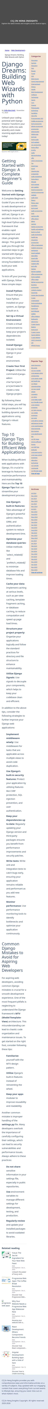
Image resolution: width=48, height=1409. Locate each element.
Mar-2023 (34, 501)
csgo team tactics (36, 452)
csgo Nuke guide (36, 400)
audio (33, 153)
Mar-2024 (34, 506)
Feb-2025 (34, 559)
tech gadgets (35, 142)
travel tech (34, 308)
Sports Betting (35, 335)
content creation (36, 290)
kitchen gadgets (36, 272)
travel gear (34, 166)
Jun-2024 (34, 504)
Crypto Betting (35, 338)
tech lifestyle (35, 311)
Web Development (18, 50)
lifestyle (33, 182)
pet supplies (35, 187)
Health (33, 89)
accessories (35, 129)
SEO (32, 76)
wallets (33, 314)
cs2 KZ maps (35, 439)
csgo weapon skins (37, 373)
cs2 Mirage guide (36, 471)
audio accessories (36, 211)
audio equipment (36, 177)
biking (33, 221)
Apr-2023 (34, 549)
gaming (33, 224)
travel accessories (37, 190)
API (32, 343)
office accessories (36, 274)
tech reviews (35, 184)
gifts (32, 158)
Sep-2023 (34, 528)
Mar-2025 (34, 570)
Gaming (33, 63)
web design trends (37, 423)
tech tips (34, 137)
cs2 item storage (36, 410)
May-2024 (34, 517)
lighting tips (34, 134)
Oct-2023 (34, 557)
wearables (34, 256)
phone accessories (37, 126)
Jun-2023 (34, 541)
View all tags (35, 473)
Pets (32, 68)
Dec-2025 (34, 562)
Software (34, 95)
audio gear (34, 198)
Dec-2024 (34, 496)
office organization (37, 245)
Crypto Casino (35, 332)
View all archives (36, 572)
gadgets (33, 195)
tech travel (34, 208)
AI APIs (33, 150)
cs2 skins (34, 397)
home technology (36, 303)
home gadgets (35, 277)
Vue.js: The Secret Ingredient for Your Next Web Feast (18, 1258)
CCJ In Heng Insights (24, 20)
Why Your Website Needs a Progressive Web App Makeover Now (19, 1306)
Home (7, 50)
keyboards (34, 319)
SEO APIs (34, 116)
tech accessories (36, 124)
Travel (33, 74)
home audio (35, 140)
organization (35, 301)
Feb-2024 (34, 533)
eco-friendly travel (37, 402)
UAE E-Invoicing (36, 340)
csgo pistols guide (36, 378)
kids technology (36, 155)
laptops (33, 269)
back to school (35, 232)
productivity (35, 174)
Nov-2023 (34, 512)
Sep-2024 (34, 522)
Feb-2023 (34, 546)
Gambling (34, 113)
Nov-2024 (34, 520)
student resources (37, 248)
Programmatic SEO (37, 118)
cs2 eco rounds (36, 371)
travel (33, 169)
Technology (34, 97)
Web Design (35, 79)
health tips (34, 237)
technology (34, 111)
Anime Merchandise (37, 295)
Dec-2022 (34, 554)
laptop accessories (37, 227)
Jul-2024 (33, 493)
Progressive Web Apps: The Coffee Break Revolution (19, 1282)
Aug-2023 (34, 514)
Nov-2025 (34, 567)
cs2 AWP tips (35, 447)
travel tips (34, 293)
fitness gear (35, 203)
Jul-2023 (33, 509)
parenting (34, 206)
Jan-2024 (34, 543)
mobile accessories (37, 121)
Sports (33, 100)
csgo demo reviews (37, 421)
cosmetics (34, 394)
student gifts (35, 264)
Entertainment (35, 84)
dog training (35, 431)
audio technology (36, 235)
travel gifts (34, 258)
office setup (35, 279)
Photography (35, 108)
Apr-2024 (34, 525)
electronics (34, 322)
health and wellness (37, 229)
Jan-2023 (34, 499)
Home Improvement (37, 81)
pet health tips (35, 381)
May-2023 (34, 538)
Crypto (33, 298)
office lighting (35, 316)
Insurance (34, 60)
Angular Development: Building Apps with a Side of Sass (18, 1357)
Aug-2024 (34, 530)
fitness (33, 200)
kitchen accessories (37, 282)
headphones (35, 306)
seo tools (34, 418)
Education (34, 66)
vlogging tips (35, 261)
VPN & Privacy (35, 345)
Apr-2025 (34, 565)
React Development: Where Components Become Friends (19, 1332)
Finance (33, 105)
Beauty (33, 71)
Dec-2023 (34, 536)
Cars (32, 103)
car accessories (36, 145)
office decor (35, 219)
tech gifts (34, 266)
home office (35, 147)
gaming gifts (35, 216)
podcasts (34, 450)
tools (32, 213)
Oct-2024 (34, 551)
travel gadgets (35, 253)
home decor (35, 179)
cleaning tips (35, 171)
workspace (34, 250)
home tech (34, 330)
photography (35, 132)
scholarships (35, 376)
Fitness (33, 87)
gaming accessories (37, 192)
